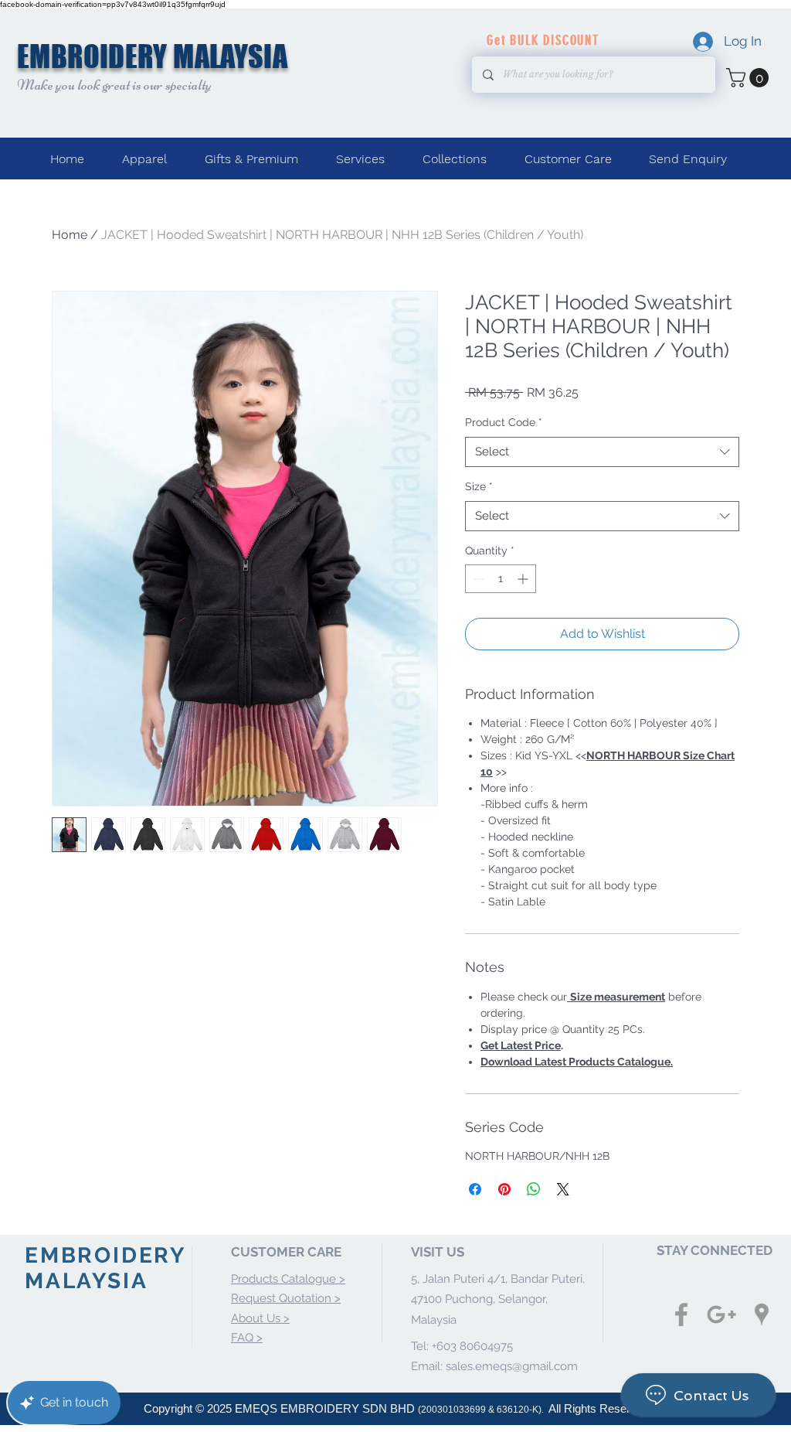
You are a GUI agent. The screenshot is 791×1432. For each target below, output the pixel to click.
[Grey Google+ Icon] (721, 1314)
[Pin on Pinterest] (504, 1189)
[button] (749, 77)
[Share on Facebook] (475, 1189)
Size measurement (617, 996)
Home (69, 234)
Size (479, 486)
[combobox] (602, 452)
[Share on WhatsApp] (534, 1189)
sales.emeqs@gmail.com (512, 1366)
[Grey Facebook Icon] (681, 1314)
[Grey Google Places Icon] (761, 1314)
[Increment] (524, 578)
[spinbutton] (500, 578)
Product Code (503, 422)
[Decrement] (477, 578)
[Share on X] (563, 1189)
